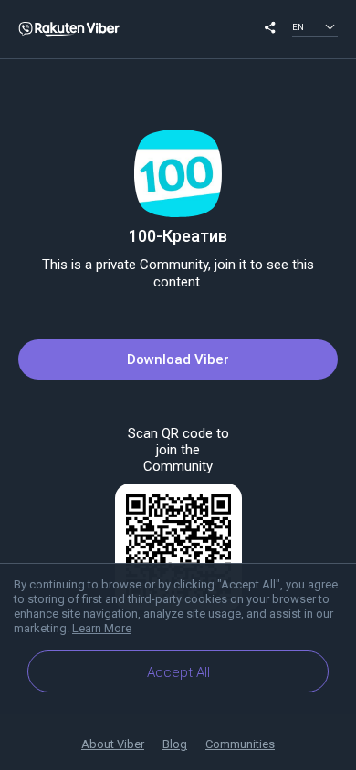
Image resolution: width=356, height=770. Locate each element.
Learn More (101, 628)
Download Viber (178, 359)
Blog (174, 744)
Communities (240, 744)
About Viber (112, 744)
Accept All (178, 672)
